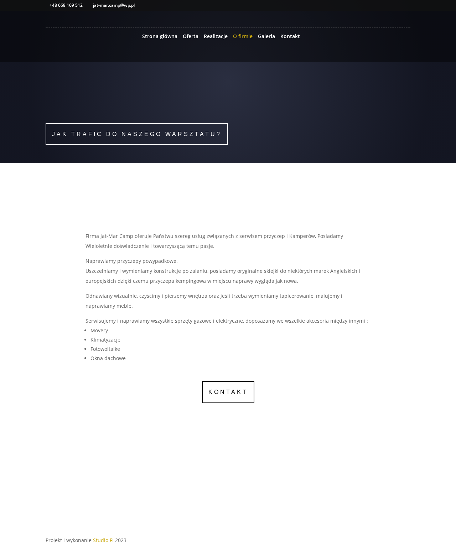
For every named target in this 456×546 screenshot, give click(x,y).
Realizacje (216, 37)
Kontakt (290, 37)
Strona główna (159, 37)
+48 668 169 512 (135, 100)
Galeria (266, 37)
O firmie (243, 37)
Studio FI (103, 540)
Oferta (190, 37)
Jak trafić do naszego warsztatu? (137, 134)
